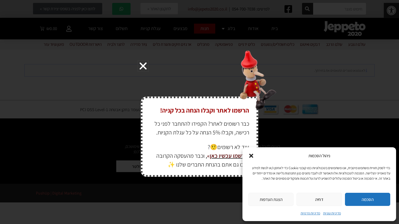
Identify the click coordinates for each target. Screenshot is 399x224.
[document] (199, 112)
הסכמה (368, 199)
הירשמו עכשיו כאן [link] (229, 156)
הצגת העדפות (271, 199)
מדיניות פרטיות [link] (310, 213)
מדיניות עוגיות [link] (332, 213)
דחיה (319, 199)
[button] (251, 156)
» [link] (208, 156)
